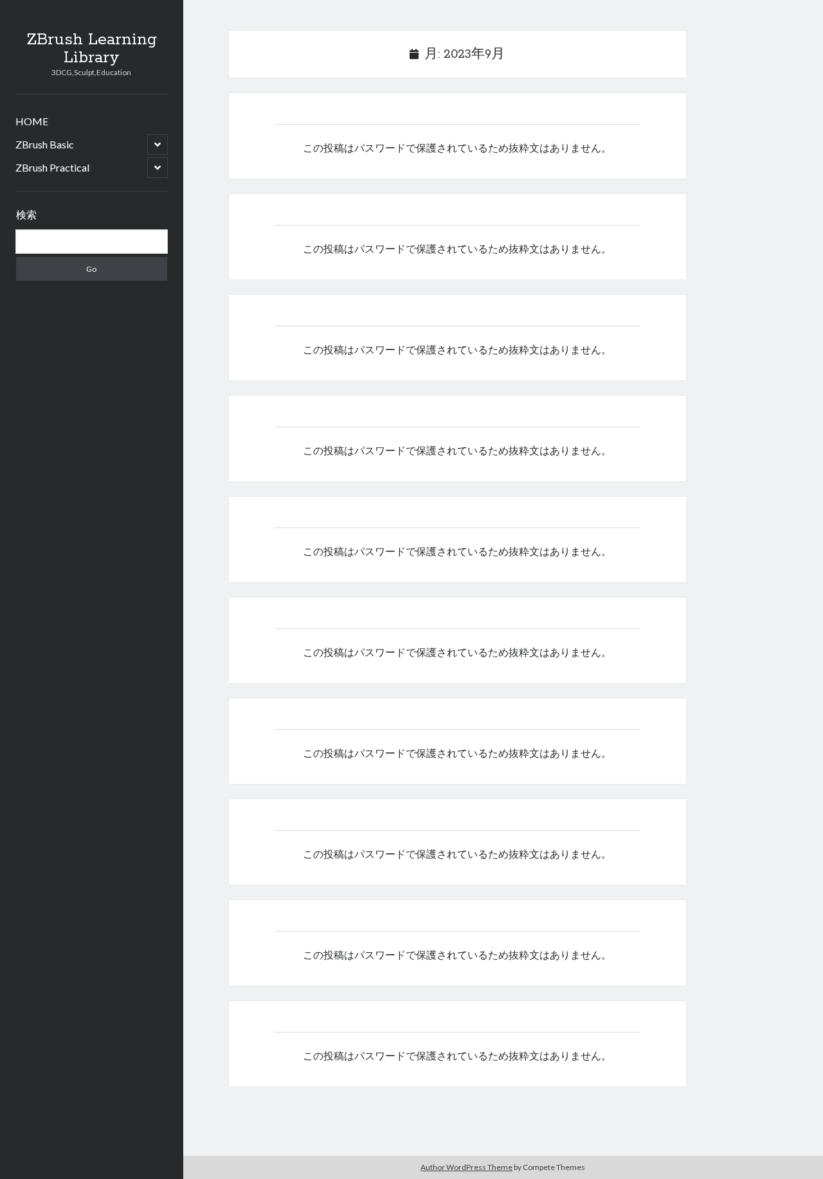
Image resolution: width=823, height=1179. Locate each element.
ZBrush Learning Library (91, 49)
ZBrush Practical (52, 167)
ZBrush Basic (44, 144)
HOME (31, 121)
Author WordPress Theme (466, 1167)
